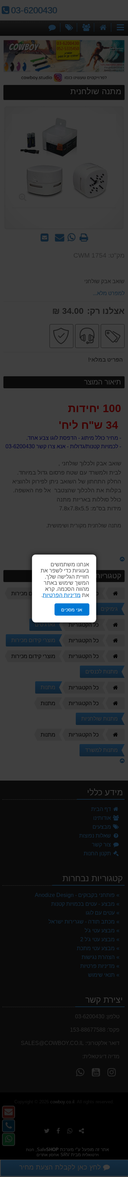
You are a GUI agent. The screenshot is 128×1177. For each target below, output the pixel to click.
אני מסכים (71, 609)
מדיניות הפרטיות (62, 595)
